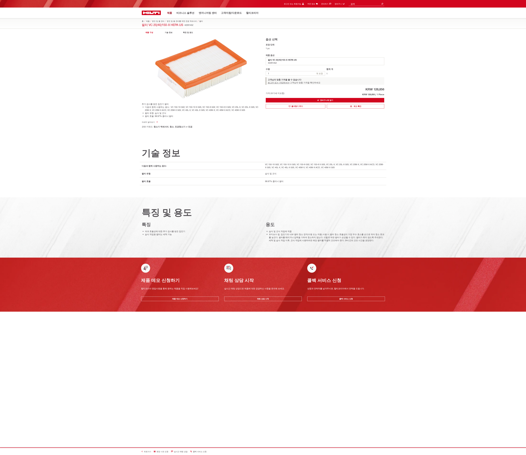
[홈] (151, 13)
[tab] (149, 32)
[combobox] (366, 4)
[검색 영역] (382, 4)
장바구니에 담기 (326, 100)
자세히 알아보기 (148, 122)
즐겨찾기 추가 (297, 106)
